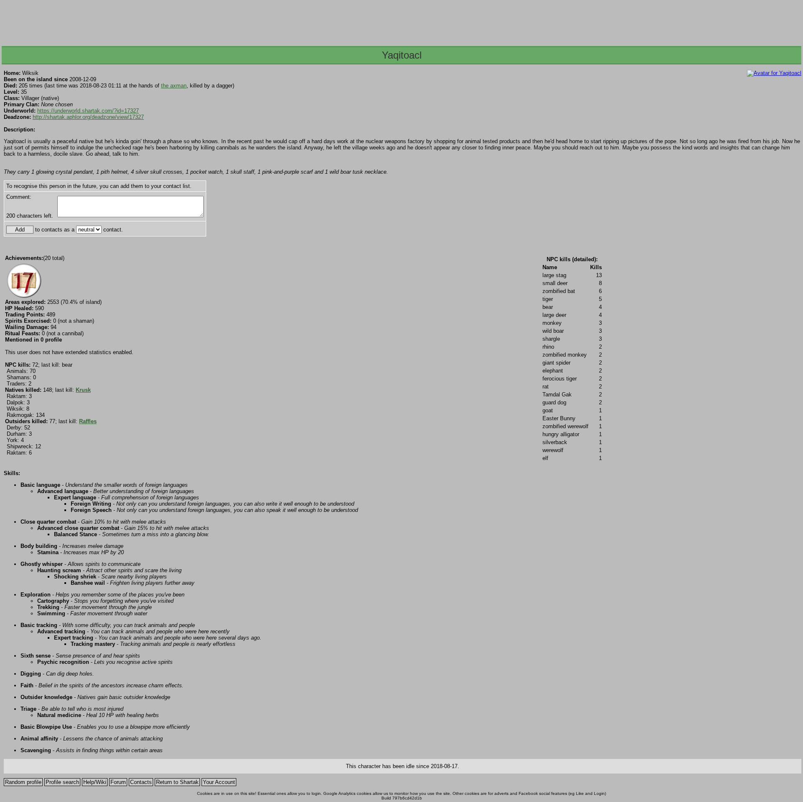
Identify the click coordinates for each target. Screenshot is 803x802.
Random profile (23, 782)
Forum (118, 782)
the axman (174, 85)
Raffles (88, 421)
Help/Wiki (94, 782)
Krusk (83, 390)
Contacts (141, 782)
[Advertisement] (401, 20)
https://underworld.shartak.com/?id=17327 (88, 111)
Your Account (219, 782)
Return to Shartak (177, 782)
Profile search (62, 782)
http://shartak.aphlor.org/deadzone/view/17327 (88, 117)
